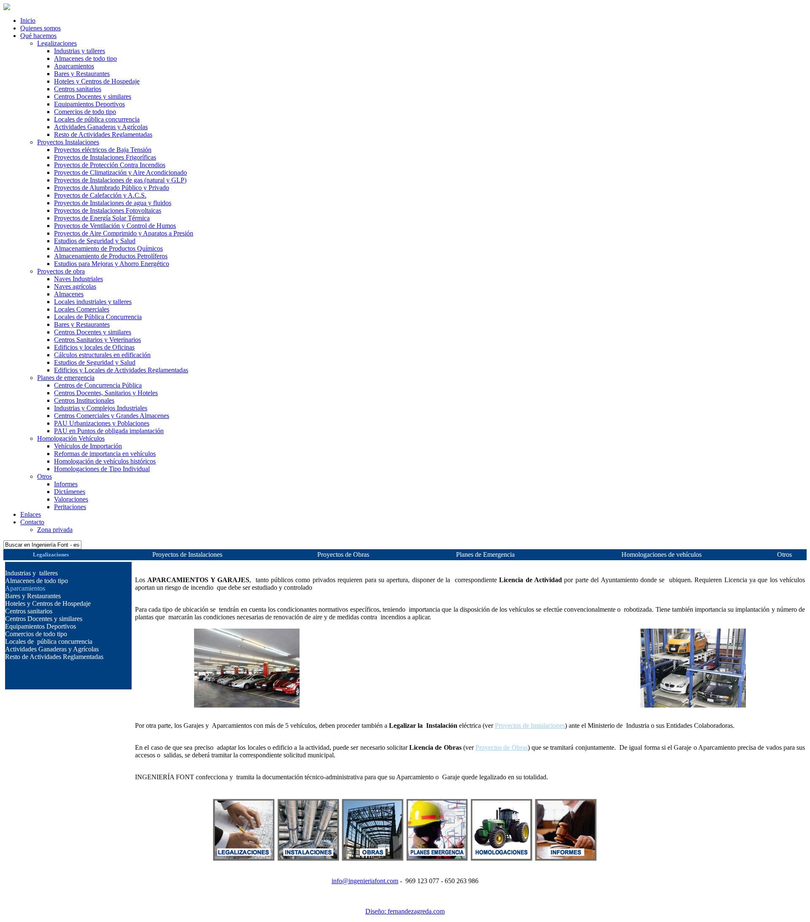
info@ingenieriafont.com (365, 880)
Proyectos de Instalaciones (530, 725)
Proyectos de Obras (501, 747)
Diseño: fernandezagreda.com (405, 911)
